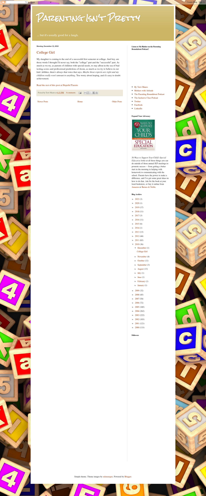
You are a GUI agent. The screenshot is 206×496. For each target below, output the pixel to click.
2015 (137, 223)
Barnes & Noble (148, 187)
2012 (137, 236)
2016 (137, 219)
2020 (137, 203)
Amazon (135, 187)
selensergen (108, 476)
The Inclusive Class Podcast (146, 97)
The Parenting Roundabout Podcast (149, 94)
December (142, 247)
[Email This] (85, 92)
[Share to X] (90, 92)
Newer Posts (42, 101)
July (140, 272)
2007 (137, 298)
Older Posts (117, 101)
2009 (137, 290)
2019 (137, 207)
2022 (137, 199)
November (142, 256)
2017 (137, 215)
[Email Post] (80, 92)
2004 (137, 311)
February (142, 281)
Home (80, 101)
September (142, 264)
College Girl (46, 52)
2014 (137, 227)
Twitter (137, 101)
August (141, 268)
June (140, 277)
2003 (137, 315)
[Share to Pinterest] (96, 92)
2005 (137, 306)
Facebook (138, 104)
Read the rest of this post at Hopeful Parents (57, 85)
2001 (137, 323)
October (141, 260)
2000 (137, 327)
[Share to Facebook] (93, 92)
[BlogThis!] (88, 92)
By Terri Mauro (141, 86)
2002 (137, 319)
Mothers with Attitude (143, 90)
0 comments (71, 92)
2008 (137, 294)
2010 (137, 244)
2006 (137, 302)
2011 (137, 240)
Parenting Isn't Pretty (88, 17)
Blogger (128, 476)
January (141, 285)
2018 (137, 211)
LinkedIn (138, 108)
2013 (137, 231)
